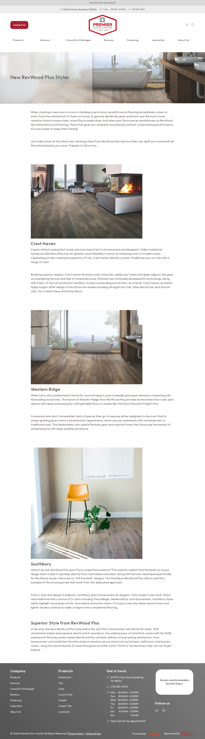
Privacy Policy (76, 733)
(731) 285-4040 (138, 9)
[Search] (193, 25)
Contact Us (19, 25)
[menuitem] (19, 40)
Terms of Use (93, 733)
